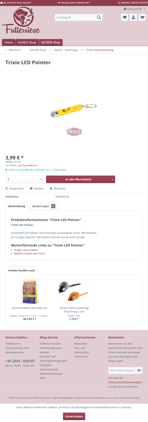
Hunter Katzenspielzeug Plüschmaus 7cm (74, 309)
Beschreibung (16, 206)
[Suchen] (99, 17)
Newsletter (80, 343)
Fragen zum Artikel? (26, 250)
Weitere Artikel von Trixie (29, 253)
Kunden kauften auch (21, 270)
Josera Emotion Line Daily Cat (29, 308)
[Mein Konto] (133, 17)
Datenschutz (81, 352)
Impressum (81, 356)
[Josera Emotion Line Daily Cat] (29, 291)
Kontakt (44, 352)
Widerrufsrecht (49, 369)
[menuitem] (79, 17)
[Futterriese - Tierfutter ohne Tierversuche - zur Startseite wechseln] (21, 20)
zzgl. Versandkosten (27, 165)
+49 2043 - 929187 (20, 361)
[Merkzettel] (124, 17)
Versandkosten (65, 397)
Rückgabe (46, 365)
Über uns (79, 348)
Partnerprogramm (51, 348)
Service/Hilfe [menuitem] (134, 9)
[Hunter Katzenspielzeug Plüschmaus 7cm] (74, 291)
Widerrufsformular (51, 373)
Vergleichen (16, 188)
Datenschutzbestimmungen (125, 382)
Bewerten (59, 188)
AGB (42, 378)
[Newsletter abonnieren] (139, 370)
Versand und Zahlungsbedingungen (53, 358)
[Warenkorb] (142, 17)
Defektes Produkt (50, 343)
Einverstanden (74, 416)
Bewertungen (43, 206)
